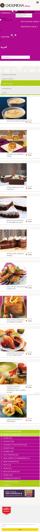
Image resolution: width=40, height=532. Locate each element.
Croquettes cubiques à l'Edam (16, 155)
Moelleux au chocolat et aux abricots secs (15, 221)
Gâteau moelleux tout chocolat (15, 188)
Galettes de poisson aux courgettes (16, 288)
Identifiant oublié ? (29, 27)
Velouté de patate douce (16, 121)
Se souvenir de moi (6, 20)
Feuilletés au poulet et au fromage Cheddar (16, 321)
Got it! (20, 529)
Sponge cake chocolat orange (15, 254)
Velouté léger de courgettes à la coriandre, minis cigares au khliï (16, 389)
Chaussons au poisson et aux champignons (15, 354)
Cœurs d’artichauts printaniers (14, 420)
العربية (4, 47)
